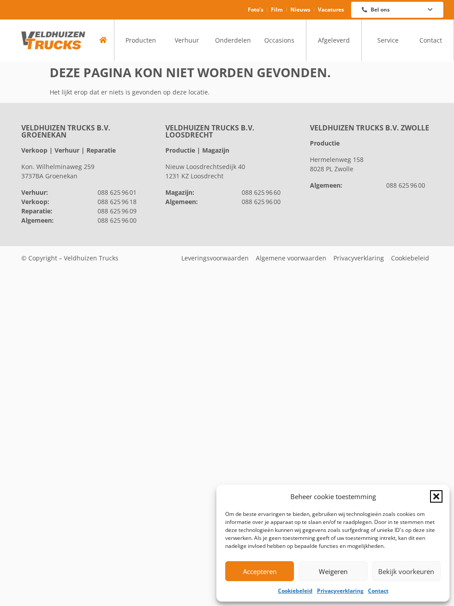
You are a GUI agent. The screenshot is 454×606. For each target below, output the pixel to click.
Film (277, 9)
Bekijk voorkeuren (406, 571)
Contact (378, 590)
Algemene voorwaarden (291, 258)
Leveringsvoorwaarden (215, 258)
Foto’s (255, 9)
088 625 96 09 (117, 211)
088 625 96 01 (117, 192)
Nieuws (300, 9)
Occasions (279, 40)
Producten (140, 40)
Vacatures (331, 9)
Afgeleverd (334, 40)
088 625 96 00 (117, 220)
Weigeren (333, 571)
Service (388, 40)
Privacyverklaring (340, 590)
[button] (436, 496)
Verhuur (187, 40)
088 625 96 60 (261, 192)
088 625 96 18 (117, 201)
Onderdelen (233, 40)
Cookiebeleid (295, 590)
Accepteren (260, 571)
